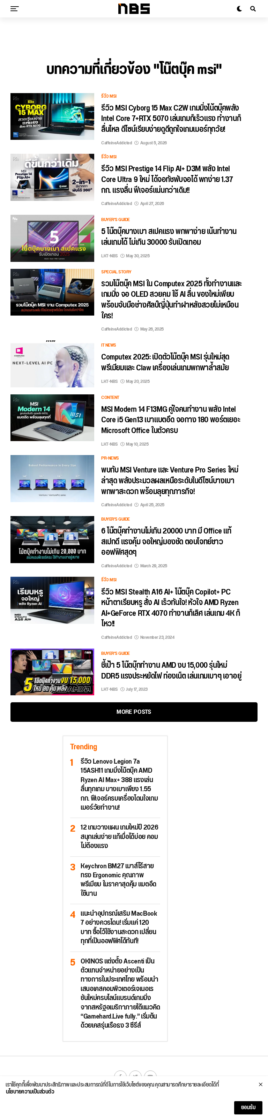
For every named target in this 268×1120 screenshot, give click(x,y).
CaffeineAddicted (116, 142)
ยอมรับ (248, 1107)
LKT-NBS (109, 255)
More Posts (134, 712)
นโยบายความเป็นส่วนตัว (30, 1092)
